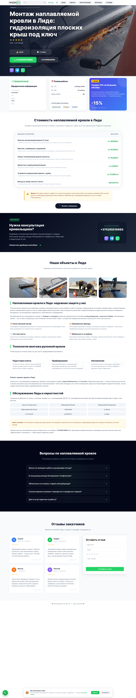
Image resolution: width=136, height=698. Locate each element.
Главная (13, 7)
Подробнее (105, 692)
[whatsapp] (23, 70)
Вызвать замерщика (68, 206)
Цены (64, 2)
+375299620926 (48, 60)
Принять (95, 692)
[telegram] (17, 70)
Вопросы (98, 2)
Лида (52, 2)
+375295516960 (24, 60)
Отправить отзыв (104, 569)
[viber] (12, 70)
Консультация (85, 2)
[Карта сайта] (57, 2)
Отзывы (109, 2)
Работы (72, 2)
